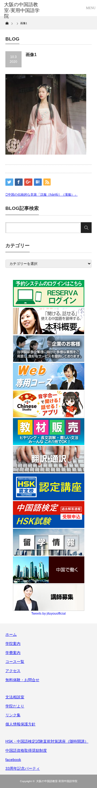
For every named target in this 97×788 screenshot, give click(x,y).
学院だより (14, 706)
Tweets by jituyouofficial (48, 613)
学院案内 (12, 643)
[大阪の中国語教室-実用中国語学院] (23, 10)
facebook (13, 759)
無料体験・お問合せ (22, 680)
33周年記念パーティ (22, 768)
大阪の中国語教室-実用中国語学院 (56, 781)
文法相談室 (14, 697)
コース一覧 (14, 661)
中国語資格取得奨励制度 (26, 750)
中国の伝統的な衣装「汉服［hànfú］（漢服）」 (43, 194)
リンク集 (12, 715)
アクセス (12, 671)
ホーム (11, 634)
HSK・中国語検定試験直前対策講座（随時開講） (46, 741)
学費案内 (12, 653)
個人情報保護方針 (20, 724)
